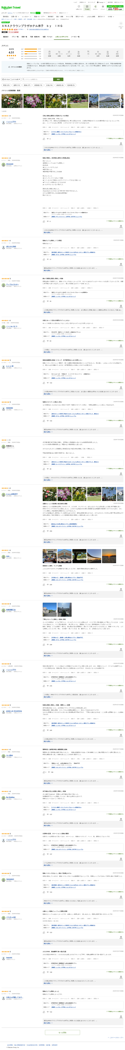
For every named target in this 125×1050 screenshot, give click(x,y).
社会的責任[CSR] (32, 1045)
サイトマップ (91, 2)
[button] (12, 101)
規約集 (48, 1045)
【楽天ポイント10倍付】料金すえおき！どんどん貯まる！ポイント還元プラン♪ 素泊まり (75, 414)
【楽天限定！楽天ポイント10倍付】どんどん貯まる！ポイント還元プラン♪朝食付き (73, 252)
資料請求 (54, 1045)
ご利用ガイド (82, 2)
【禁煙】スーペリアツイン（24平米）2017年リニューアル (66, 464)
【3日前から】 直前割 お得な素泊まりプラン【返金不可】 (67, 577)
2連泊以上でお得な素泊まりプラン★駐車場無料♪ (64, 524)
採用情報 (42, 1045)
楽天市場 (110, 2)
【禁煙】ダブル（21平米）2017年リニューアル (63, 254)
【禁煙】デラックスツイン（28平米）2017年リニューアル (66, 216)
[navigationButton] (120, 100)
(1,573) (61, 37)
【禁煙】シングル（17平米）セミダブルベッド (63, 134)
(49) (35, 37)
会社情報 (10, 1045)
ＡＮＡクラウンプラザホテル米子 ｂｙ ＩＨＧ (32, 26)
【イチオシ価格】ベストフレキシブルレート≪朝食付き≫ (66, 132)
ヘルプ (75, 2)
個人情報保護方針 (19, 1045)
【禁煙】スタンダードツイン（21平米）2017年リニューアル (67, 526)
